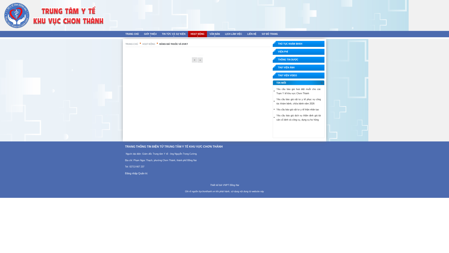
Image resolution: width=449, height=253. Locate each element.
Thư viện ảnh (286, 67)
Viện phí (283, 51)
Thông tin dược (288, 59)
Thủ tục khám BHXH (290, 44)
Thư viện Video (287, 75)
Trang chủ (131, 44)
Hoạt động (148, 44)
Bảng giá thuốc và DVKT (173, 44)
